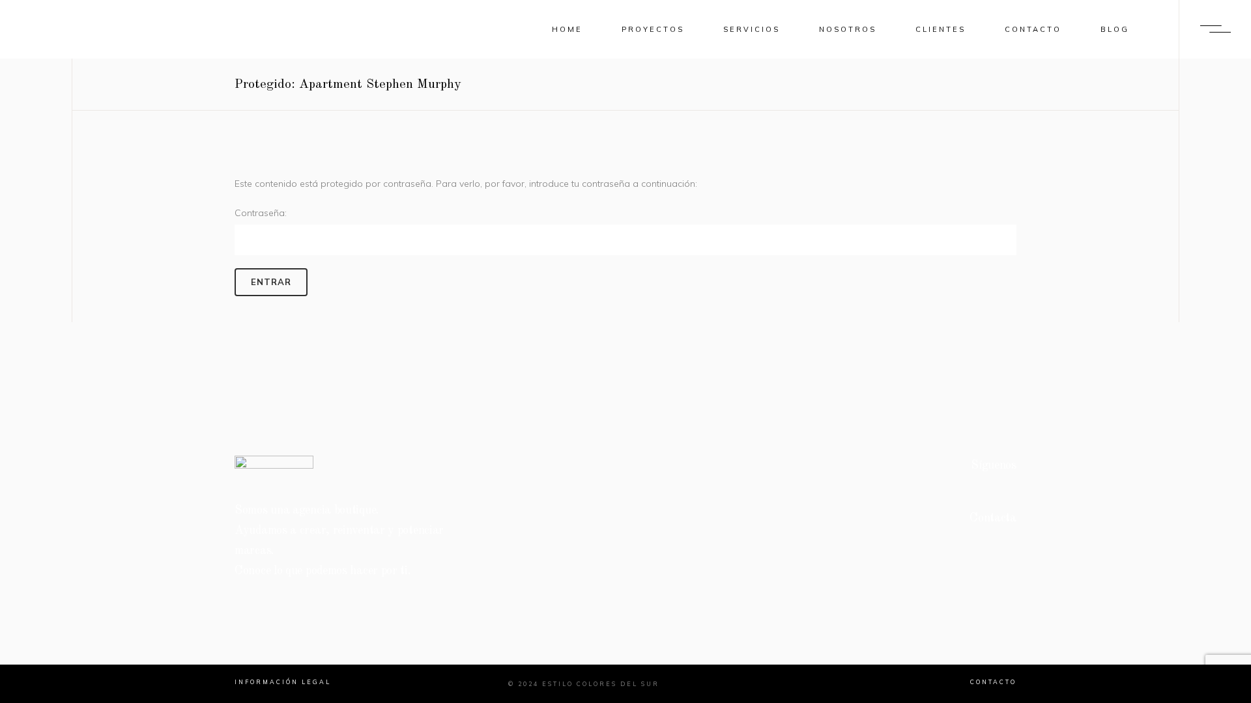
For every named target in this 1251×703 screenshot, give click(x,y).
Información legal (283, 681)
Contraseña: (261, 213)
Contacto (993, 681)
